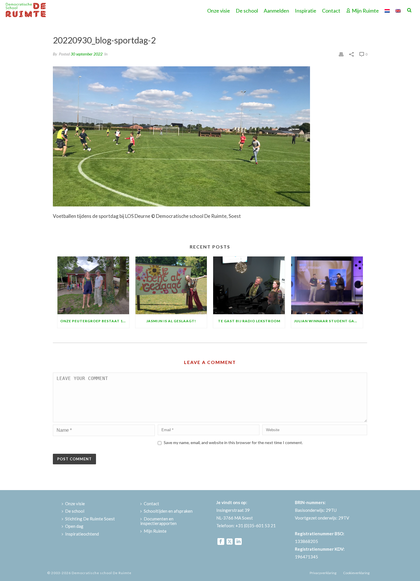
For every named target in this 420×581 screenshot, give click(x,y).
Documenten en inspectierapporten (158, 521)
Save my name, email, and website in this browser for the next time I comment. (233, 442)
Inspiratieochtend (82, 533)
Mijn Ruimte (365, 10)
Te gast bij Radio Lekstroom (249, 321)
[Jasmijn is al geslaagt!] (171, 285)
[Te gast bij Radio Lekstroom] (249, 285)
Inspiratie (305, 10)
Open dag (74, 526)
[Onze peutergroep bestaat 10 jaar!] (93, 285)
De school (247, 10)
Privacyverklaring (323, 573)
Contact (331, 10)
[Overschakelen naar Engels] (398, 10)
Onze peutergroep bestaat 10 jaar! (94, 321)
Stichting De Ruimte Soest (90, 518)
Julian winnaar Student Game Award (328, 321)
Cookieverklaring (356, 573)
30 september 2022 (87, 53)
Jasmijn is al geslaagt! (171, 321)
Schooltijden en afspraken (168, 511)
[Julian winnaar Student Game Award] (327, 285)
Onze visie (218, 10)
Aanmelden (276, 10)
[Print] (341, 53)
